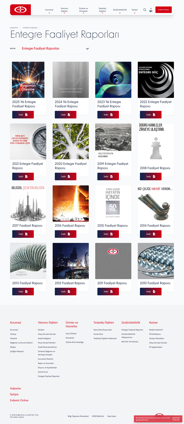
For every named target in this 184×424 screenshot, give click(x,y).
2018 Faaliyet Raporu (155, 168)
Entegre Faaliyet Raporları (49, 376)
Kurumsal (15, 323)
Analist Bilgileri (44, 338)
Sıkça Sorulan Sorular (47, 334)
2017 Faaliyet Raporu (27, 226)
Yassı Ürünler (71, 333)
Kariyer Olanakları (156, 338)
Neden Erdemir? (156, 329)
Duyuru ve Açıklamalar (47, 367)
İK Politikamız (155, 334)
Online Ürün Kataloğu (75, 342)
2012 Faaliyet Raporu (70, 283)
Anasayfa (14, 28)
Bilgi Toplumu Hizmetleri (78, 416)
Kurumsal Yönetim (45, 359)
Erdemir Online (163, 10)
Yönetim (13, 338)
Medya (13, 347)
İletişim (41, 329)
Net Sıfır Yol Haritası (129, 341)
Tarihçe (13, 334)
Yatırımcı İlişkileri (30, 28)
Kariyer (153, 323)
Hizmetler (70, 337)
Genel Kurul (43, 372)
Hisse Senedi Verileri (46, 342)
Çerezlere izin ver (176, 419)
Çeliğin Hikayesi (17, 351)
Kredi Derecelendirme (47, 347)
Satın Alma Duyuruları (103, 329)
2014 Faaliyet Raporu (155, 226)
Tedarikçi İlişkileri (104, 323)
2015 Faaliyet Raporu (112, 226)
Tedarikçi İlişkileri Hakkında (105, 338)
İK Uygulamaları (155, 347)
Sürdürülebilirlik (130, 323)
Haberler (15, 388)
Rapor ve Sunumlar (46, 363)
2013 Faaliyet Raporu (27, 283)
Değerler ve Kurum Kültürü (21, 342)
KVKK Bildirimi (98, 416)
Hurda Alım (98, 334)
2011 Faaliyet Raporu (112, 283)
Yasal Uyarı (111, 416)
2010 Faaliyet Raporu (155, 283)
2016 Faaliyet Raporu (70, 226)
